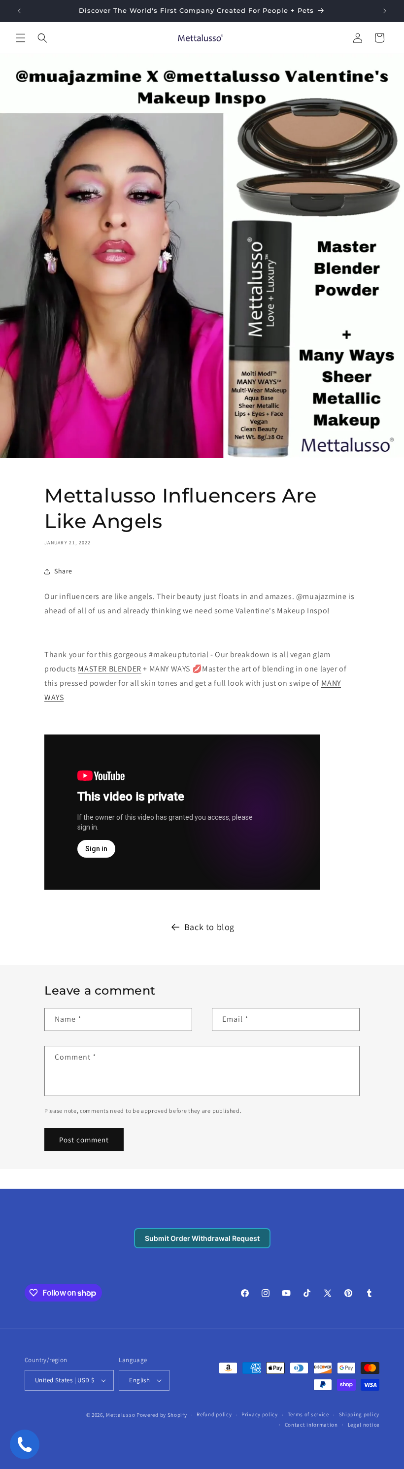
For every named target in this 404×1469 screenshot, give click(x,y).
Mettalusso (121, 1414)
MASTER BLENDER (109, 669)
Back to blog (209, 927)
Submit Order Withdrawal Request (202, 1238)
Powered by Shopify (161, 1414)
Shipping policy (359, 1414)
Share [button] (63, 571)
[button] (21, 38)
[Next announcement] (385, 11)
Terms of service (308, 1414)
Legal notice (363, 1424)
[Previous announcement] (19, 11)
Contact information (311, 1424)
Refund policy (214, 1414)
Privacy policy (259, 1414)
